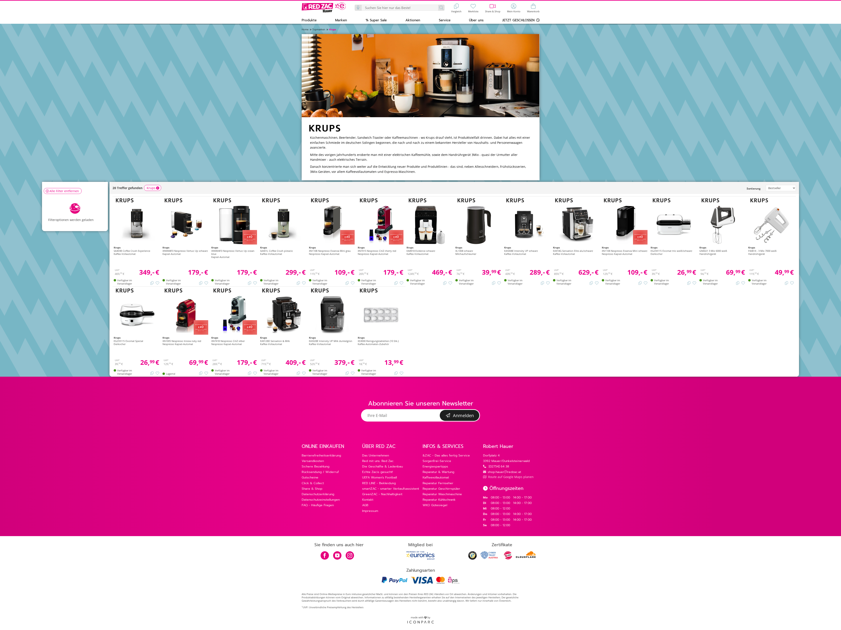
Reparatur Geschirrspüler (441, 488)
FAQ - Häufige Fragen (318, 505)
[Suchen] (441, 8)
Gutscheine (310, 477)
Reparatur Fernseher (438, 483)
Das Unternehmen (375, 455)
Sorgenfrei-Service (437, 461)
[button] (309, 20)
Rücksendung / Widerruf (320, 472)
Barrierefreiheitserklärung (321, 455)
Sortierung (754, 188)
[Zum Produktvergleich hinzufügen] (151, 283)
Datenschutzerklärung (318, 494)
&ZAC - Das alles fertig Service (446, 455)
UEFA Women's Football (379, 477)
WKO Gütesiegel (435, 505)
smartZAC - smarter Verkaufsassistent (390, 488)
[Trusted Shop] (472, 558)
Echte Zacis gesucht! (377, 472)
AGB (365, 505)
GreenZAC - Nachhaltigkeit (382, 494)
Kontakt (367, 499)
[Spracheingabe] (358, 8)
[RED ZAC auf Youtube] (337, 556)
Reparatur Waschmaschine (442, 494)
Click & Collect (313, 483)
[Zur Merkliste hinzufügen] (157, 283)
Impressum (370, 511)
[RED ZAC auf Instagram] (350, 556)
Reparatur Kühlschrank (439, 499)
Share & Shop (312, 488)
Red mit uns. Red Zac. (378, 461)
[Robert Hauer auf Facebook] (325, 556)
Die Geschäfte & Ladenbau (382, 466)
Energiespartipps (435, 466)
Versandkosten (313, 461)
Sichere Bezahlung (315, 466)
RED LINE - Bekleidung (379, 483)
